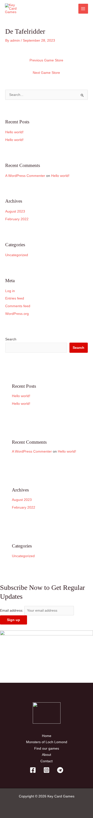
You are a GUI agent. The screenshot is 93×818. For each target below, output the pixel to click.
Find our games (46, 748)
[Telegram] (60, 770)
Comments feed (17, 306)
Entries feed (14, 298)
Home (46, 736)
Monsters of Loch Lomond (46, 742)
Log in (10, 291)
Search (10, 339)
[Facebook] (33, 770)
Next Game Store (46, 73)
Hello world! (14, 132)
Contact (46, 761)
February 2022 (17, 219)
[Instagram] (46, 770)
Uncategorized (16, 255)
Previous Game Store (46, 60)
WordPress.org (17, 314)
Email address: (12, 610)
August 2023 (15, 211)
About (46, 755)
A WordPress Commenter (25, 176)
